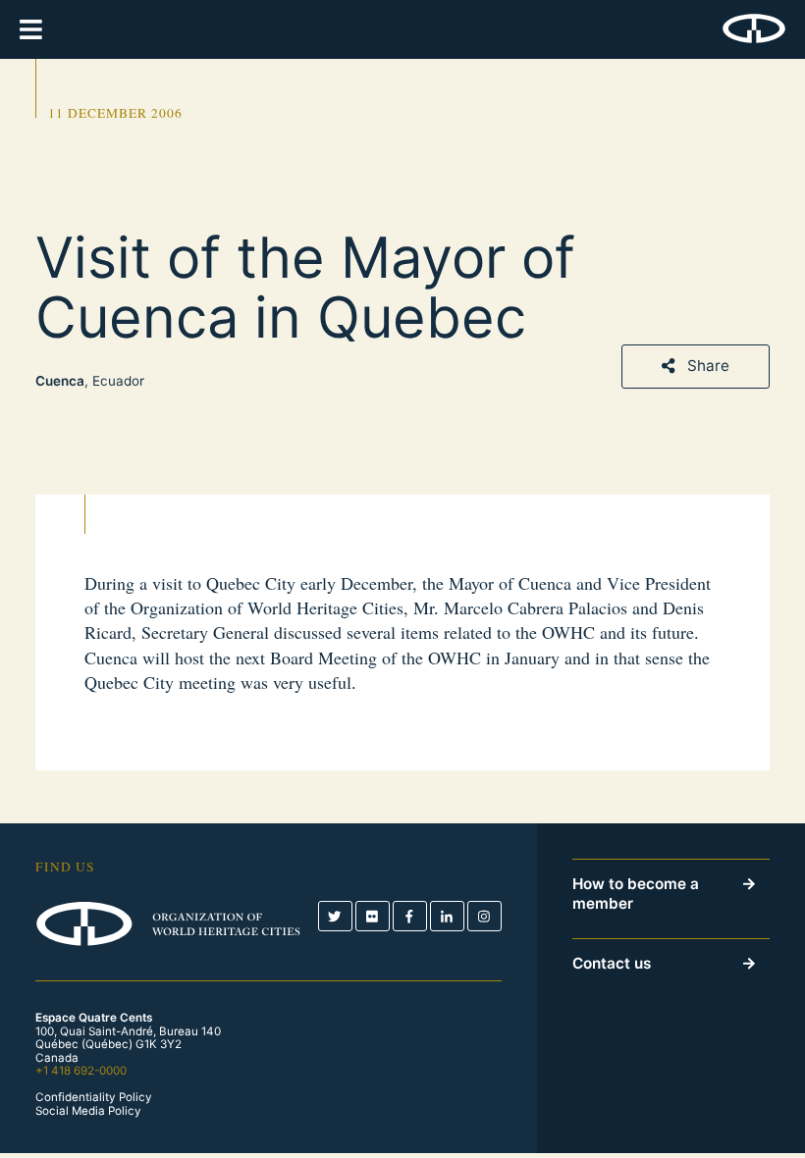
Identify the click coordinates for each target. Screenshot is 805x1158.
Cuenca (59, 381)
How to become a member (635, 894)
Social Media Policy (88, 1111)
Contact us (611, 963)
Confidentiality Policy (93, 1097)
